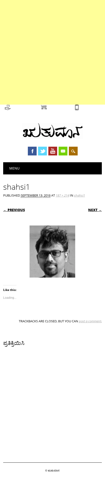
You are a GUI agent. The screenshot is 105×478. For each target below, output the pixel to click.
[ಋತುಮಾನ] (52, 138)
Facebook (32, 151)
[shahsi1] (52, 282)
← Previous (14, 209)
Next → (95, 209)
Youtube (52, 151)
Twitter (42, 151)
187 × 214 (62, 195)
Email (63, 151)
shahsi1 (79, 195)
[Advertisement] (52, 52)
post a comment (90, 321)
